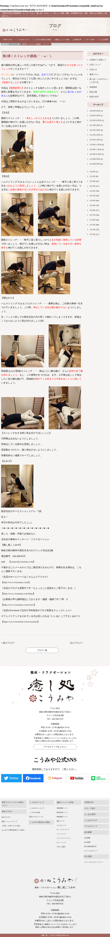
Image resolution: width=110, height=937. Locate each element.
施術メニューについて (9, 821)
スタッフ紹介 (90, 39)
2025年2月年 (95, 135)
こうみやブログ (90, 820)
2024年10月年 (95, 154)
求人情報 (88, 856)
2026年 (92, 172)
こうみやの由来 (34, 812)
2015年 (92, 225)
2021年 (92, 196)
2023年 (92, 186)
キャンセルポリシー (91, 851)
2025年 (92, 176)
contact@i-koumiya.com (22, 562)
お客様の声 (77, 39)
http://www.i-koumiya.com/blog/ (18, 593)
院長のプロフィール (36, 817)
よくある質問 (103, 39)
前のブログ (8, 643)
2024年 (92, 181)
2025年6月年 (95, 125)
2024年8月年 (95, 164)
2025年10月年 (95, 120)
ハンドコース (61, 834)
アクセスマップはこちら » (55, 747)
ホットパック (61, 842)
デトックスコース (63, 829)
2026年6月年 (95, 111)
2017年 (92, 215)
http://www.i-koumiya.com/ (15, 582)
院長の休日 (94, 97)
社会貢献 (87, 842)
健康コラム (94, 74)
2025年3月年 (95, 130)
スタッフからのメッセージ (93, 862)
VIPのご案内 (61, 847)
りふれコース (61, 825)
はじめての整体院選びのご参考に (13, 830)
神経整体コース (62, 817)
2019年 (92, 205)
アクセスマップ (90, 826)
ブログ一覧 (15, 44)
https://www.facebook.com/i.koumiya (20, 621)
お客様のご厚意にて (98, 60)
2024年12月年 (95, 145)
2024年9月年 (95, 159)
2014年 (92, 230)
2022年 (92, 191)
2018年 (92, 210)
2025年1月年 (95, 140)
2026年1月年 (95, 116)
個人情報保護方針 (90, 846)
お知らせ (93, 70)
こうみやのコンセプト (37, 808)
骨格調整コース (62, 808)
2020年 (92, 201)
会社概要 (88, 832)
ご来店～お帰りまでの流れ (11, 826)
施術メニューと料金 (62, 39)
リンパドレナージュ (64, 838)
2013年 (92, 234)
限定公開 (93, 92)
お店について (95, 65)
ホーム (5, 44)
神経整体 (93, 87)
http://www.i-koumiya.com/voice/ (18, 605)
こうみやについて (23, 39)
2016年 (92, 220)
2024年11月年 (95, 150)
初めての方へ (8, 39)
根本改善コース (62, 812)
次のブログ (75, 643)
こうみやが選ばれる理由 (42, 39)
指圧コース (60, 821)
